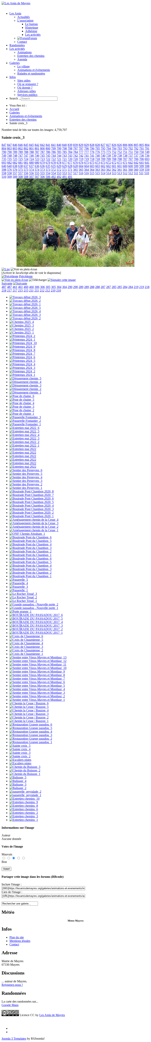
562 (108, 169)
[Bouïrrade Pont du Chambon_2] (30, 551)
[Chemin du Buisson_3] (24, 767)
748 (9, 155)
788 (26, 152)
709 (103, 159)
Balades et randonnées (31, 73)
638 (15, 166)
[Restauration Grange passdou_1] (30, 742)
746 (31, 155)
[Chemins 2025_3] (21, 325)
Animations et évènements (33, 70)
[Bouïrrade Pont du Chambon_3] (30, 548)
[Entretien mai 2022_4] (24, 435)
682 (9, 162)
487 (4, 287)
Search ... (15, 98)
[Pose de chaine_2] (21, 410)
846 (15, 145)
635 (48, 166)
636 (37, 166)
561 (119, 169)
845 (26, 145)
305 (48, 287)
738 (119, 155)
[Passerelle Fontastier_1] (25, 424)
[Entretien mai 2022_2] (24, 442)
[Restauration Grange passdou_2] (30, 738)
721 (59, 159)
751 (125, 152)
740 (97, 155)
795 (97, 148)
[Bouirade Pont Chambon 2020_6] (31, 498)
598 (147, 166)
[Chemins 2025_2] (21, 329)
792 (130, 148)
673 (97, 162)
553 (59, 173)
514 (103, 173)
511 (136, 173)
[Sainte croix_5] (19, 745)
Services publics (27, 94)
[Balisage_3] (17, 784)
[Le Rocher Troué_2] (23, 597)
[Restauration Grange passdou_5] (30, 728)
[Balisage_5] (17, 777)
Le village (23, 66)
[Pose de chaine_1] (21, 413)
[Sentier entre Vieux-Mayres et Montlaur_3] (37, 692)
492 (53, 176)
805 (136, 145)
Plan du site (16, 937)
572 (53, 169)
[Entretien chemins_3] (23, 816)
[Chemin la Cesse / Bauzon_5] (29, 706)
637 (26, 166)
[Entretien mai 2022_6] (24, 427)
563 (97, 169)
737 (130, 155)
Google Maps (10, 1005)
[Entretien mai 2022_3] (24, 438)
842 (37, 145)
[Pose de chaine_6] (21, 396)
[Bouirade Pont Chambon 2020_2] (31, 512)
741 (86, 155)
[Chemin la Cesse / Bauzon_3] (29, 714)
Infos (12, 77)
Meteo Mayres (76, 920)
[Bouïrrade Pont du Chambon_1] (30, 555)
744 (53, 155)
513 (114, 173)
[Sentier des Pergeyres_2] (25, 484)
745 (42, 155)
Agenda (22, 59)
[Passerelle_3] (18, 586)
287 (103, 287)
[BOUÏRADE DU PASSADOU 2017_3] (36, 625)
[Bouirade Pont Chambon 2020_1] (31, 516)
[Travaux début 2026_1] (25, 304)
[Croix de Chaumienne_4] (26, 643)
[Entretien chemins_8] (23, 805)
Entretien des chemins (30, 55)
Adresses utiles (26, 91)
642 (130, 162)
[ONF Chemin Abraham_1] (27, 533)
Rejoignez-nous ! (12, 984)
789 (15, 152)
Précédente (26, 276)
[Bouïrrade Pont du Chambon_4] (30, 544)
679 (42, 162)
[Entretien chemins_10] (24, 798)
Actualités (23, 17)
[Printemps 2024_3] (22, 367)
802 (20, 148)
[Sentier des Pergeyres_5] (25, 473)
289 (81, 287)
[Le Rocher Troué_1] (23, 601)
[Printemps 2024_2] (22, 336)
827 (103, 145)
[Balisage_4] (17, 781)
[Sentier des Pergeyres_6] (25, 470)
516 (81, 173)
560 (130, 169)
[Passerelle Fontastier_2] (25, 420)
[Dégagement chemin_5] (25, 378)
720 (70, 159)
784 (70, 152)
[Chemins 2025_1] (21, 332)
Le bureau (31, 24)
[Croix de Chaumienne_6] (26, 636)
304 (59, 287)
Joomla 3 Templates (14, 1038)
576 (9, 169)
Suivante (7, 283)
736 (141, 155)
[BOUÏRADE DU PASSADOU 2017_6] (36, 615)
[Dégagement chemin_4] (25, 382)
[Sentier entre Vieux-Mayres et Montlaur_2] (37, 696)
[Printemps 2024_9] (22, 346)
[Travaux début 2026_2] (25, 300)
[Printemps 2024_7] (22, 353)
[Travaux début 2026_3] (25, 297)
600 (125, 166)
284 (125, 287)
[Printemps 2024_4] (22, 364)
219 (136, 287)
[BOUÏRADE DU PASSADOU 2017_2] (36, 629)
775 (103, 152)
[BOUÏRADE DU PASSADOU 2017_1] (36, 632)
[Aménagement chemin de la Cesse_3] (33, 523)
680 (31, 162)
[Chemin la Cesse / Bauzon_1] (29, 721)
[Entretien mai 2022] (22, 449)
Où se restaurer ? (27, 84)
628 (70, 166)
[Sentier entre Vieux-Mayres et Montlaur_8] (37, 675)
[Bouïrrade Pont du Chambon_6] (30, 537)
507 (31, 176)
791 (141, 148)
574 (31, 169)
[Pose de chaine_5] (21, 399)
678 (53, 162)
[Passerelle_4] (18, 583)
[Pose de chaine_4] (21, 403)
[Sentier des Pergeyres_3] (25, 480)
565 (75, 169)
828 (92, 145)
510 (146, 173)
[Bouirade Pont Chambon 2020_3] (31, 509)
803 (9, 148)
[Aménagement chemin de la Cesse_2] (33, 526)
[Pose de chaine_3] (21, 406)
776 (92, 152)
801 (31, 148)
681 (20, 162)
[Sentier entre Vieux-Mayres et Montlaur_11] (37, 664)
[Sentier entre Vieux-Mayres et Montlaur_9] (37, 671)
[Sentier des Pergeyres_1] (25, 488)
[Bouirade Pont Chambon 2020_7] (31, 495)
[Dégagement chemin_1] (25, 392)
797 (75, 148)
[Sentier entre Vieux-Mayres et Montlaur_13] (37, 657)
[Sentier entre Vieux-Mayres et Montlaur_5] (37, 685)
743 (64, 155)
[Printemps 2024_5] (22, 360)
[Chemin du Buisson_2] (24, 770)
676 (75, 162)
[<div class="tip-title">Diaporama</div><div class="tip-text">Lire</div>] (6, 269)
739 (108, 155)
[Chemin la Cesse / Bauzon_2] (29, 717)
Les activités (33, 34)
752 (114, 152)
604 (81, 166)
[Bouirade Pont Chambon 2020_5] (31, 502)
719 (81, 159)
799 (53, 148)
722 (48, 159)
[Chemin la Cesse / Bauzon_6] (29, 703)
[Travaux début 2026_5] (25, 307)
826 (114, 145)
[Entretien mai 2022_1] (24, 445)
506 (42, 176)
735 (4, 159)
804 (147, 145)
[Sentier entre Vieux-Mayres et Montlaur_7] (37, 678)
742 (75, 155)
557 (15, 173)
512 (125, 173)
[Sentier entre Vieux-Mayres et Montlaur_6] (37, 682)
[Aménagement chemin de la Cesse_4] (33, 519)
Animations (24, 52)
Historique (31, 27)
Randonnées (17, 45)
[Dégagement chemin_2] (25, 389)
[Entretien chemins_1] (23, 819)
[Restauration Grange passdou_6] (30, 724)
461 (15, 287)
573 (42, 169)
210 (53, 290)
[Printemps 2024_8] (22, 350)
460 (26, 287)
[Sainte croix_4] (19, 749)
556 (26, 173)
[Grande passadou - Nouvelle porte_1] (33, 608)
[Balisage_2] (17, 788)
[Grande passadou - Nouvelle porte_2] (33, 604)
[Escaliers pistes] (20, 759)
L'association (25, 20)
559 (141, 169)
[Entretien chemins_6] (23, 809)
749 (147, 152)
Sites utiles (23, 80)
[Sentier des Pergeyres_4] (25, 477)
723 (37, 159)
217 (9, 290)
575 (20, 169)
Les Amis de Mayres (52, 1015)
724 (26, 159)
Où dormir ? (24, 87)
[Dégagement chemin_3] (25, 385)
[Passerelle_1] (18, 590)
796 (86, 148)
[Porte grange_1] (20, 611)
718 (92, 159)
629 (59, 166)
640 (4, 166)
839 (70, 145)
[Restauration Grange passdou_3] (30, 735)
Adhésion (31, 31)
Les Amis (15, 13)
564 (86, 169)
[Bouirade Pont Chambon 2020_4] (31, 505)
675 (86, 162)
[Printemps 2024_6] (22, 357)
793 (119, 148)
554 (48, 173)
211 (31, 290)
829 (81, 145)
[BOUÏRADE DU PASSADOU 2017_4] (36, 622)
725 (15, 159)
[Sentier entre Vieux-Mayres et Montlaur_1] (37, 699)
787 (37, 152)
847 (4, 145)
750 (136, 152)
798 (64, 148)
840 (59, 145)
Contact (22, 41)
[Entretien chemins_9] (23, 802)
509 (9, 176)
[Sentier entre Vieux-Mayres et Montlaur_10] (37, 668)
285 (114, 287)
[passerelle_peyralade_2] (25, 791)
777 (81, 152)
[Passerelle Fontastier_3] (25, 417)
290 (70, 287)
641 (141, 162)
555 (37, 173)
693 (147, 159)
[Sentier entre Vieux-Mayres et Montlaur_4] (37, 689)
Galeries (14, 63)
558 (4, 173)
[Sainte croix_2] (19, 756)
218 (147, 287)
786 (48, 152)
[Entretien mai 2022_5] (24, 431)
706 (136, 159)
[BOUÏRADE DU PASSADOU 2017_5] (36, 618)
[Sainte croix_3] (19, 752)
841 (48, 145)
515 (92, 173)
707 (125, 159)
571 (64, 169)
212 (42, 290)
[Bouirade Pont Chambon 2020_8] (31, 491)
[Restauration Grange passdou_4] (30, 731)
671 (119, 162)
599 (136, 166)
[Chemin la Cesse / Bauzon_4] (29, 710)
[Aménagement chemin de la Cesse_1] (33, 530)
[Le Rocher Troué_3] (23, 593)
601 (114, 166)
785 (59, 152)
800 (42, 148)
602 (103, 166)
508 (20, 176)
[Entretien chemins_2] (23, 812)
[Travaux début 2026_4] (25, 311)
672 (108, 162)
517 (70, 173)
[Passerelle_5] (18, 579)
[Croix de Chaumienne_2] (26, 650)
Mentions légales (19, 941)
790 (4, 152)
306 (37, 287)
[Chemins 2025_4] (21, 322)
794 (108, 148)
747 (20, 155)
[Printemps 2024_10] (23, 343)
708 (114, 159)
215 (20, 290)
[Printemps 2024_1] (22, 339)
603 (92, 166)
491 (64, 176)
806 (125, 145)
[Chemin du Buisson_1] (24, 774)
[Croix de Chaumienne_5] (26, 639)
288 (92, 287)
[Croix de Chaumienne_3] (26, 646)
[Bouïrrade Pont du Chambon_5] (30, 540)
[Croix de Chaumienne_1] (26, 653)
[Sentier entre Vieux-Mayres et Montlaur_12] (37, 661)
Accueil (14, 109)
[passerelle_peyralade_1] (25, 795)
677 (64, 162)
